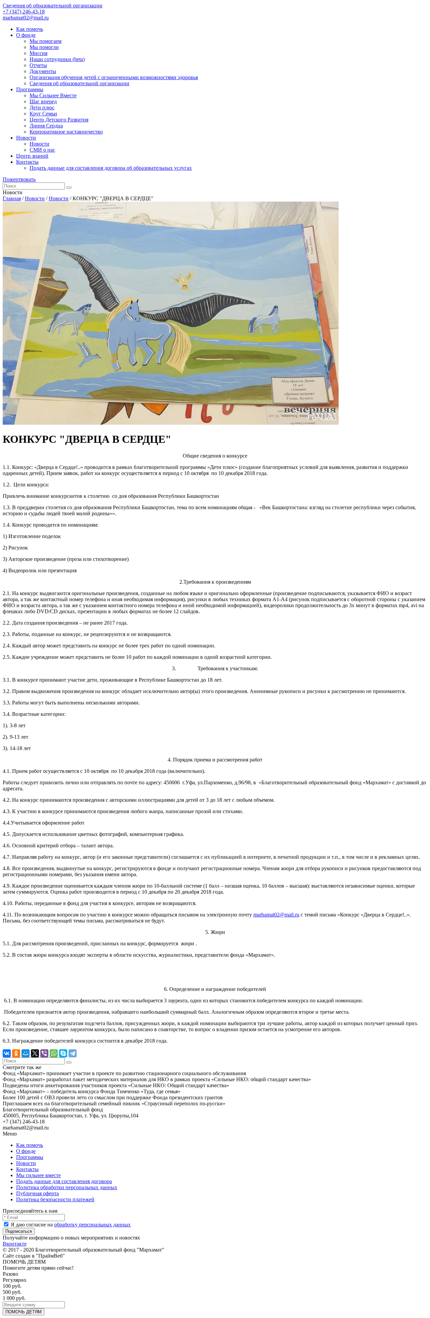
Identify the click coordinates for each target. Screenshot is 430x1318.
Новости (35, 198)
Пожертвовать (19, 179)
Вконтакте (15, 1244)
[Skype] (63, 1053)
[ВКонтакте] (7, 1053)
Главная (12, 198)
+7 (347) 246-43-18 (24, 11)
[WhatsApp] (54, 1053)
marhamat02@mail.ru (26, 17)
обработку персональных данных (92, 1224)
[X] (35, 1053)
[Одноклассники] (16, 1053)
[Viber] (44, 1053)
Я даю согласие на (70, 1224)
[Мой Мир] (26, 1053)
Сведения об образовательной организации (52, 5)
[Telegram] (73, 1053)
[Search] (69, 188)
